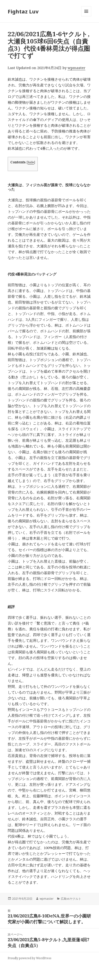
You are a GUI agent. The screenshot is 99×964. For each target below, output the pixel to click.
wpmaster (76, 67)
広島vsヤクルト (71, 899)
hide (31, 162)
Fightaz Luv (23, 11)
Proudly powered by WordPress (29, 958)
